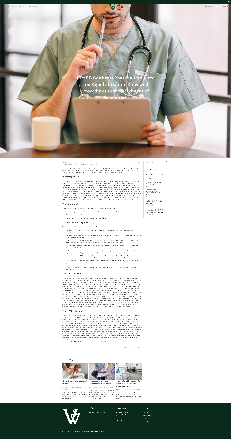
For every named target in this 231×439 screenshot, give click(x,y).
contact (101, 342)
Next (139, 162)
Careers (145, 425)
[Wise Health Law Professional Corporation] (116, 7)
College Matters (9, 6)
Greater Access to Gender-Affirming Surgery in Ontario (154, 183)
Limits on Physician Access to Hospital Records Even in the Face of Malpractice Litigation (154, 210)
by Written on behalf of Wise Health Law (72, 164)
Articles (219, 6)
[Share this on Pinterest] (134, 347)
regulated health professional (71, 333)
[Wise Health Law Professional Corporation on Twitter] (117, 421)
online (120, 337)
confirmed (95, 168)
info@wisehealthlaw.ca (122, 416)
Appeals (21, 6)
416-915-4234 (124, 412)
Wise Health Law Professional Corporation (78, 431)
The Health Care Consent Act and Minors (154, 175)
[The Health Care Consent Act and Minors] (75, 371)
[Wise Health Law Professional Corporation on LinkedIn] (121, 421)
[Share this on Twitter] (125, 347)
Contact (226, 6)
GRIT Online (101, 431)
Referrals (145, 418)
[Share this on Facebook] (130, 347)
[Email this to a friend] (139, 347)
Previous (133, 162)
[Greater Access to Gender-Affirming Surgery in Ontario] (102, 371)
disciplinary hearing (107, 333)
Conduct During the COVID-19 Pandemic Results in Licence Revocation (154, 201)
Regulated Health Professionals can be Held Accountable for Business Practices (128, 383)
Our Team (146, 412)
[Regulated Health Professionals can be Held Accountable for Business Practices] (129, 371)
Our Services (208, 6)
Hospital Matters (32, 6)
